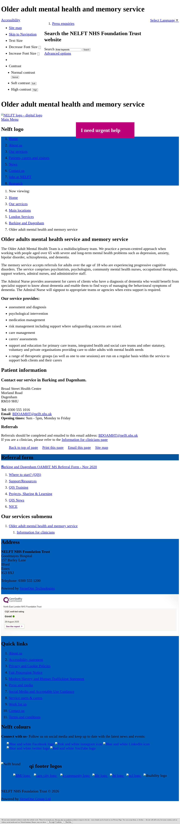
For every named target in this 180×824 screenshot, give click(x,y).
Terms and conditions (24, 717)
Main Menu (9, 119)
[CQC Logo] (12, 602)
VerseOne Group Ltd (35, 799)
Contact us (16, 711)
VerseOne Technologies (37, 588)
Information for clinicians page (85, 440)
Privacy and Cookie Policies (29, 666)
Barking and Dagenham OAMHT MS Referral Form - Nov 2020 (49, 467)
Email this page (79, 447)
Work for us (18, 704)
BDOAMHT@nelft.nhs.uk (32, 414)
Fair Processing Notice (25, 672)
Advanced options (57, 53)
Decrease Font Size (23, 47)
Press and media (21, 685)
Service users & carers (25, 698)
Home (13, 198)
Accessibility (10, 20)
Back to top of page (23, 447)
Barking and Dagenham (26, 223)
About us (15, 653)
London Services (21, 217)
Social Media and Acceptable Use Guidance (41, 691)
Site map (15, 28)
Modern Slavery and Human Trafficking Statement (46, 679)
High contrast (21, 89)
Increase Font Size (22, 53)
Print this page (53, 447)
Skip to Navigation (23, 34)
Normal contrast (23, 72)
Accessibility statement (26, 660)
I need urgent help (100, 130)
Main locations (20, 210)
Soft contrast (20, 83)
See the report (13, 626)
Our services (18, 204)
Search (49, 49)
